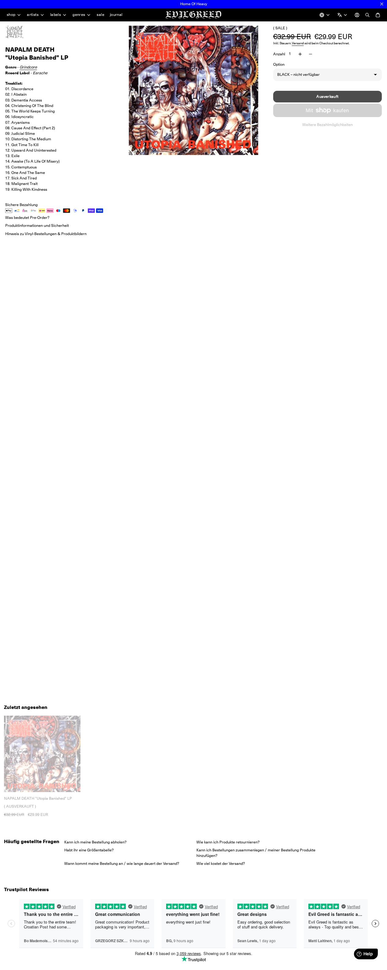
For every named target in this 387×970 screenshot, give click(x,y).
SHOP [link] (11, 15)
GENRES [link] (79, 15)
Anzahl (279, 54)
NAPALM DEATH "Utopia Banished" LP (38, 798)
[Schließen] (382, 4)
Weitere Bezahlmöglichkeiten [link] (327, 124)
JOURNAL (116, 14)
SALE (100, 14)
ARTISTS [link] (33, 15)
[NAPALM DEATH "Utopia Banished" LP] (42, 754)
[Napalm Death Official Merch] (20, 32)
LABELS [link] (55, 15)
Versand (298, 43)
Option (279, 64)
